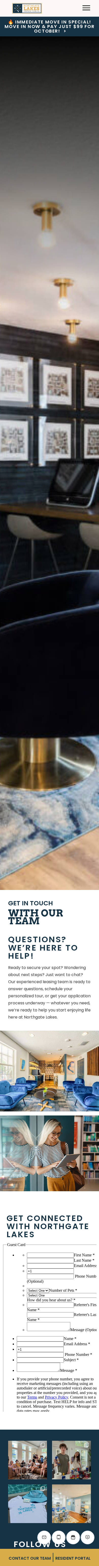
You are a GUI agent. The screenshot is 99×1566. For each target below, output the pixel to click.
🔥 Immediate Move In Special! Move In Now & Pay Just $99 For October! (50, 26)
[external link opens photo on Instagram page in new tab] (27, 1460)
